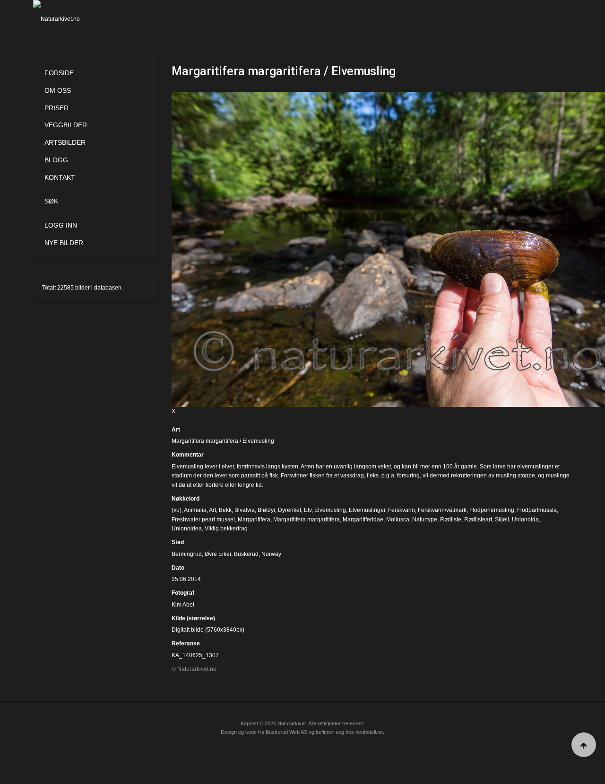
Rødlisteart (478, 519)
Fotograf (183, 593)
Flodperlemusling (491, 510)
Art (176, 429)
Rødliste (450, 519)
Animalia (195, 510)
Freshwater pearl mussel (203, 519)
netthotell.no (369, 732)
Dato (178, 567)
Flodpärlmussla (537, 510)
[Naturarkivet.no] (72, 19)
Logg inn (60, 225)
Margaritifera (254, 519)
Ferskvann (401, 510)
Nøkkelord (185, 498)
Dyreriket (289, 510)
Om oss (57, 90)
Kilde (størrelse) (193, 618)
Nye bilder (63, 243)
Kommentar (188, 454)
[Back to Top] (583, 744)
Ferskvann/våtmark (442, 510)
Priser (56, 108)
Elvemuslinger (367, 510)
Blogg (56, 160)
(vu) (177, 510)
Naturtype (424, 519)
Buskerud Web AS (286, 732)
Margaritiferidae (363, 519)
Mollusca (397, 519)
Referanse (186, 643)
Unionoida (525, 519)
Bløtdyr (266, 510)
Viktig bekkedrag (226, 528)
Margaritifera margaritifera (306, 519)
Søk (51, 201)
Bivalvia (244, 510)
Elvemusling (330, 510)
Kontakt (59, 177)
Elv (307, 510)
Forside (59, 73)
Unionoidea (187, 528)
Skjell (502, 519)
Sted (178, 542)
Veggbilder (65, 125)
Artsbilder (65, 142)
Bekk (225, 510)
